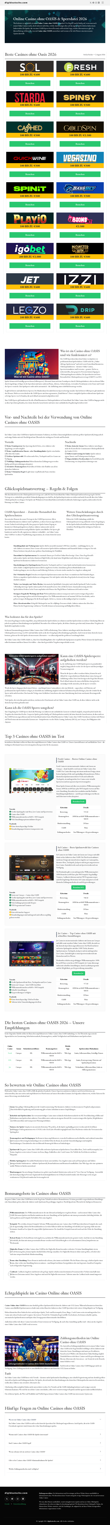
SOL (9, 1060)
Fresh (10, 1053)
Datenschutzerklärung (19, 1504)
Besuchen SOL (78, 887)
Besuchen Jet (78, 973)
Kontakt (7, 1504)
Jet (10, 1067)
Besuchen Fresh (78, 801)
